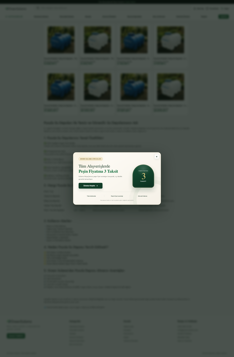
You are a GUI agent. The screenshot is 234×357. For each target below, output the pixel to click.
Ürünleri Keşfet (90, 186)
